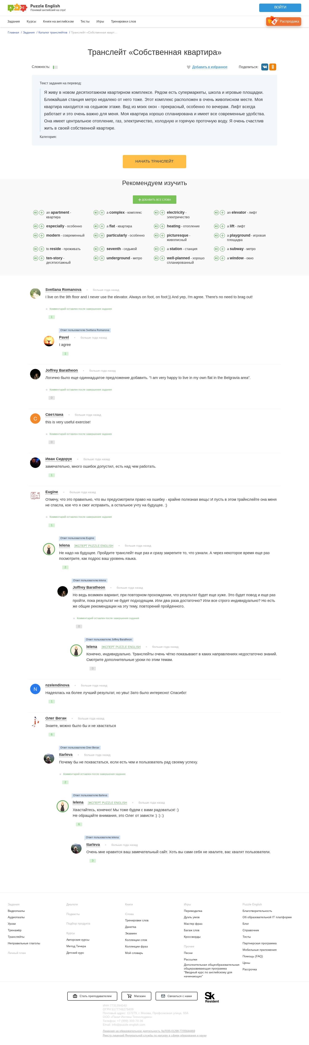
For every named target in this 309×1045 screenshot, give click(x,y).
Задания (13, 21)
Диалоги (72, 904)
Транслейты (16, 936)
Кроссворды (192, 936)
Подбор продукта (78, 923)
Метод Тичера (76, 946)
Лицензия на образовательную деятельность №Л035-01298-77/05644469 (149, 1031)
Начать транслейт (154, 161)
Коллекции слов (136, 940)
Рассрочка (250, 969)
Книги (129, 904)
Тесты (85, 21)
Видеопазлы (16, 911)
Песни (188, 953)
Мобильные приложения (260, 949)
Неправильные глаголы (24, 943)
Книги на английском (58, 21)
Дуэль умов (191, 917)
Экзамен (131, 933)
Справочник (251, 930)
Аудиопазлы (16, 917)
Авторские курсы (77, 939)
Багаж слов (191, 930)
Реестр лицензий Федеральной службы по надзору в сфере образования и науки (154, 1035)
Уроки (12, 923)
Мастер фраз (193, 923)
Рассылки (190, 959)
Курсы (31, 21)
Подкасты (73, 914)
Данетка (130, 926)
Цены (246, 962)
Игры (100, 21)
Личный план (17, 953)
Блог (246, 923)
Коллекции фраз (136, 946)
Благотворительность (257, 911)
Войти (280, 7)
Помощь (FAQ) (253, 956)
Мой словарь (134, 953)
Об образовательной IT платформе (267, 917)
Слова (129, 914)
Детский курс (75, 952)
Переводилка (193, 911)
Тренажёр (14, 930)
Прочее (189, 946)
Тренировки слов (123, 21)
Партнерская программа (260, 943)
